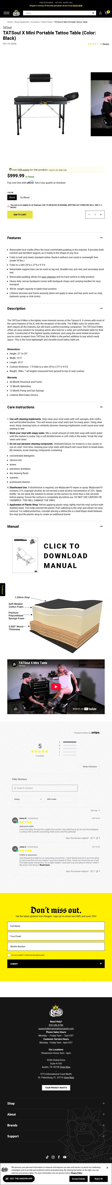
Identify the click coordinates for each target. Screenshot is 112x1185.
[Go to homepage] (16, 13)
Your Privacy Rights (56, 1087)
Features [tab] (14, 237)
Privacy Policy (76, 1173)
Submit (14, 963)
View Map (69, 1077)
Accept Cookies (78, 1178)
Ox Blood (24, 197)
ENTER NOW (77, 5)
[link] (68, 755)
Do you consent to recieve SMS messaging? (28, 955)
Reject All (99, 1178)
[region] (56, 1174)
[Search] (93, 13)
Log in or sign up (58, 169)
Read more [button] (45, 865)
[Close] (107, 1167)
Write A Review (90, 766)
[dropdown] (28, 799)
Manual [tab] (13, 526)
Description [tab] (16, 308)
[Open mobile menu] (6, 13)
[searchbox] (45, 788)
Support (13, 1136)
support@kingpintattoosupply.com (56, 1028)
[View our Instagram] (53, 1157)
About (11, 1114)
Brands (12, 1125)
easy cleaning (49, 276)
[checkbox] (61, 799)
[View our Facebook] (58, 1157)
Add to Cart (20, 214)
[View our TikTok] (47, 1157)
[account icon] (100, 13)
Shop (11, 1103)
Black (12, 197)
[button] (19, 1178)
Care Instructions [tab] (20, 407)
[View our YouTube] (64, 1157)
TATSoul (7, 27)
